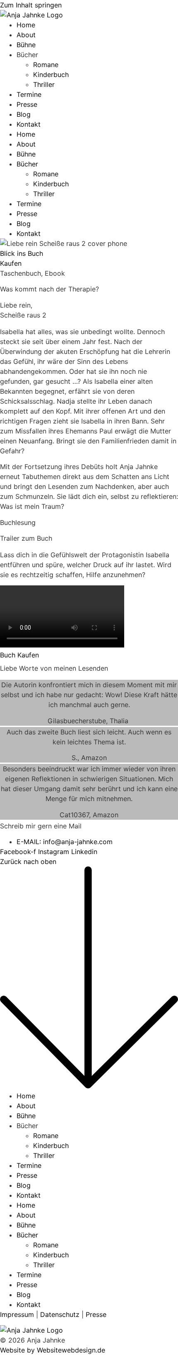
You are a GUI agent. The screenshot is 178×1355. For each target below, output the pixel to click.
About (26, 35)
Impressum (17, 1314)
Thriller (44, 84)
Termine (29, 94)
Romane (45, 64)
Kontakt (29, 124)
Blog (24, 114)
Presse (27, 104)
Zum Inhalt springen (31, 5)
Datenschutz (59, 1314)
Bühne (26, 45)
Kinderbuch (51, 74)
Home (26, 25)
